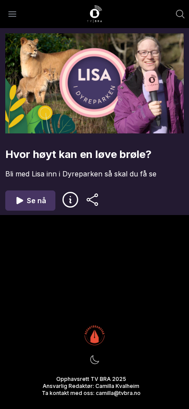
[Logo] (94, 14)
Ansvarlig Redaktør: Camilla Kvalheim (91, 386)
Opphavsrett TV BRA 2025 (91, 379)
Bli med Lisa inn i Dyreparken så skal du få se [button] (80, 173)
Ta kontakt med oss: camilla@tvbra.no (91, 393)
